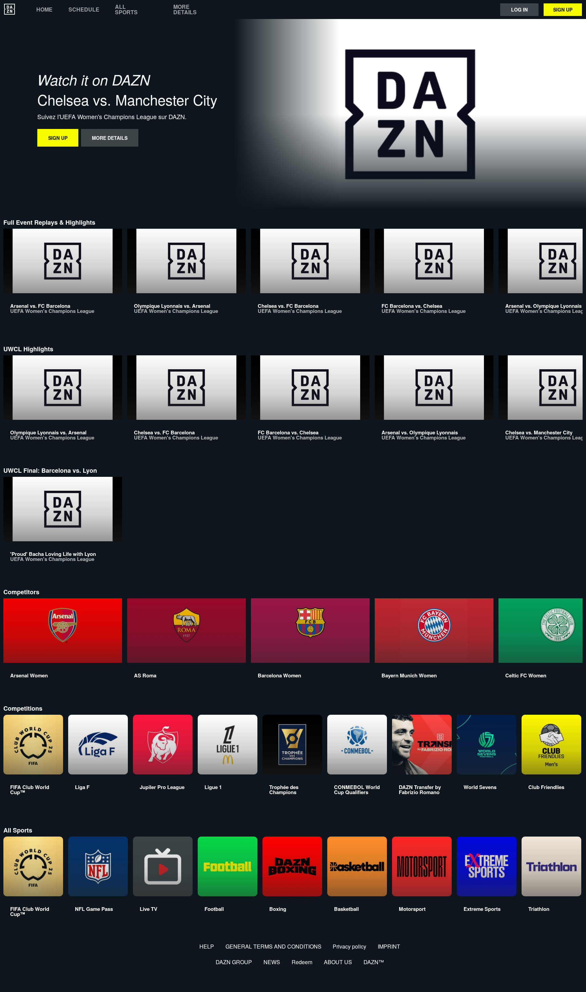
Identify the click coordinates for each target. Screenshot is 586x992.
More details (185, 9)
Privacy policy (349, 946)
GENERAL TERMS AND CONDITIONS (273, 946)
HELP (206, 946)
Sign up (562, 9)
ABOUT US (338, 962)
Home (44, 9)
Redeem (302, 962)
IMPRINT (389, 946)
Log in (519, 9)
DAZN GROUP (234, 962)
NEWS (271, 962)
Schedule (84, 9)
